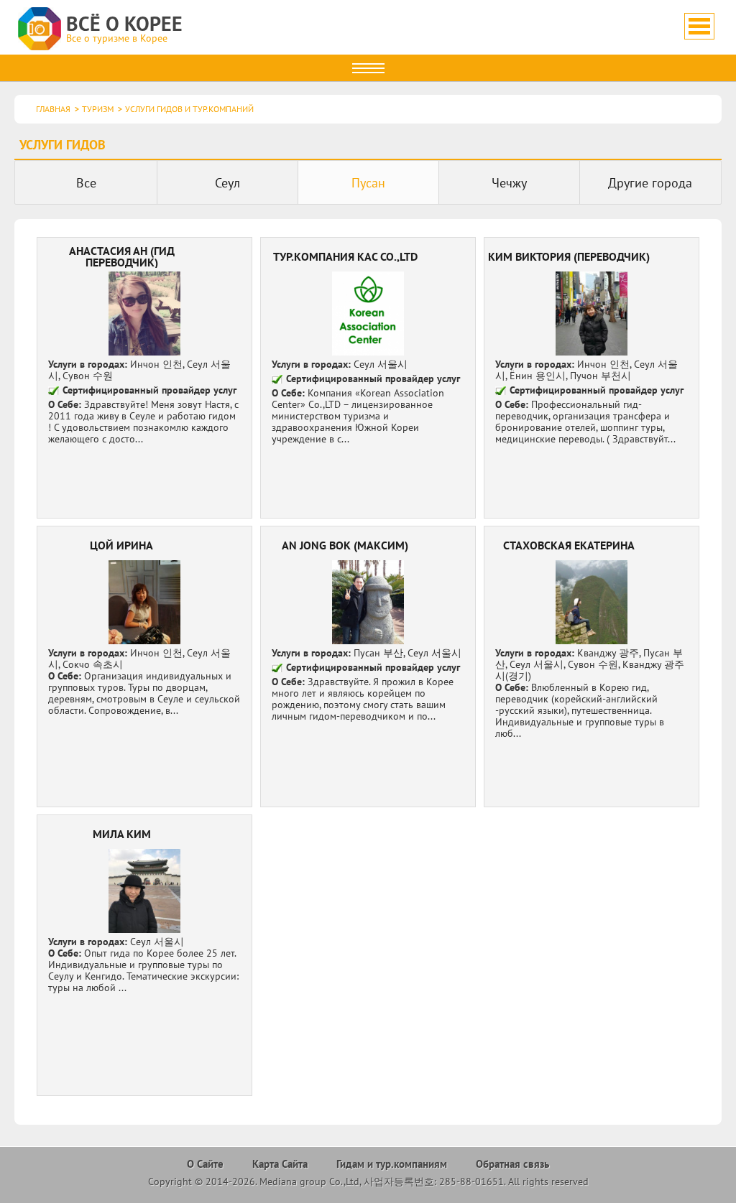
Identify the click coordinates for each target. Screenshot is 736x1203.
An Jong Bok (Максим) (368, 666)
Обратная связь (512, 1164)
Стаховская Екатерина (591, 666)
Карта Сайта (280, 1164)
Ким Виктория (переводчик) (591, 378)
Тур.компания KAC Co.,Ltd (368, 378)
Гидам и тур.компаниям (391, 1164)
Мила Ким (144, 955)
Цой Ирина (144, 666)
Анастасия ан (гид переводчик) (144, 378)
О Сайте (205, 1164)
